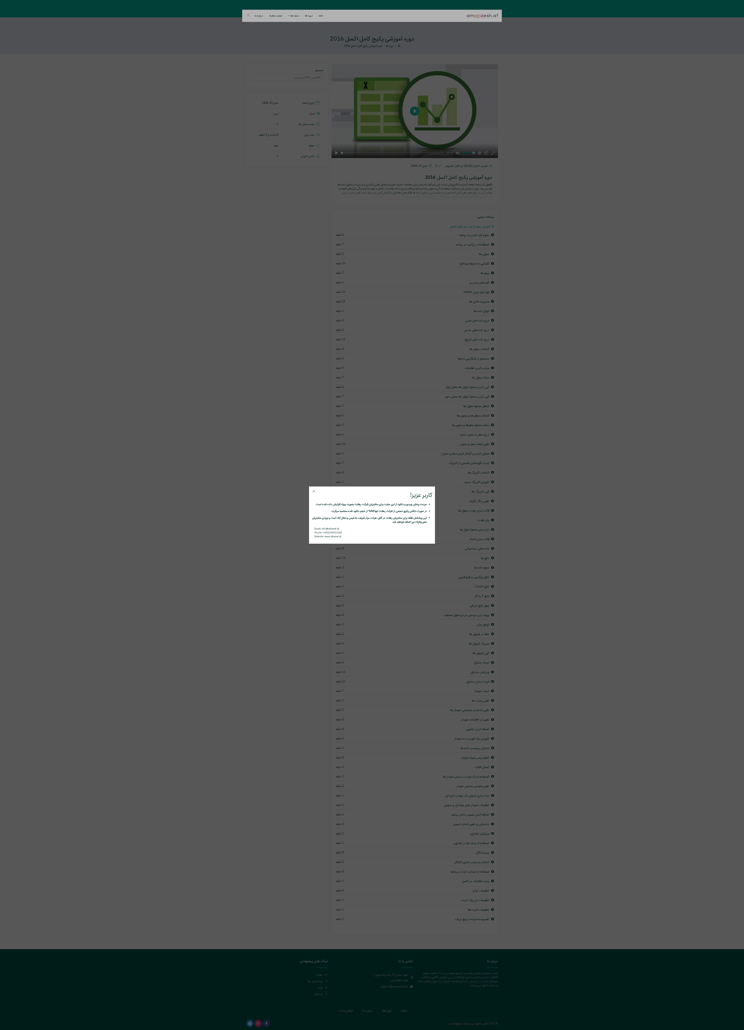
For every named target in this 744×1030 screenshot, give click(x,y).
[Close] (314, 491)
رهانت (357, 504)
